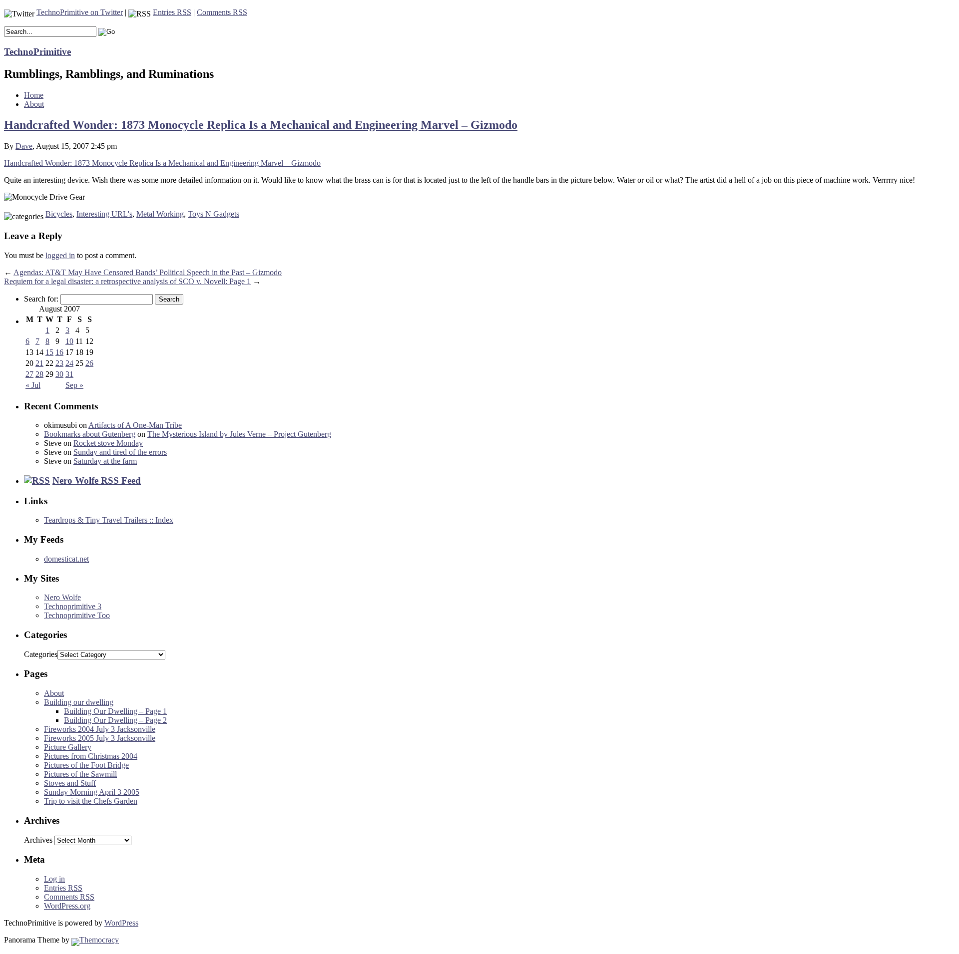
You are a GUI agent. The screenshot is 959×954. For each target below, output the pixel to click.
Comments (69, 897)
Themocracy (99, 940)
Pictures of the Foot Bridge (86, 765)
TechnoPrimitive (37, 51)
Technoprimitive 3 (72, 606)
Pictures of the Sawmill (80, 774)
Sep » (74, 385)
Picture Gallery (67, 747)
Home (33, 95)
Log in (54, 879)
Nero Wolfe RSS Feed (96, 480)
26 (89, 363)
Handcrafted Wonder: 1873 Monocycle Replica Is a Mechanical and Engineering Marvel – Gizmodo (260, 124)
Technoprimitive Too (77, 615)
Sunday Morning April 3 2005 (91, 792)
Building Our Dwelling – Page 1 (115, 711)
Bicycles (58, 214)
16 (59, 352)
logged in (60, 255)
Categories (40, 654)
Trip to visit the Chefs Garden (90, 801)
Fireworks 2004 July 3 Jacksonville (99, 729)
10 (69, 341)
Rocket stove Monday (108, 443)
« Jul (32, 385)
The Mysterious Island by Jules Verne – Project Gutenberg (239, 434)
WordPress (121, 923)
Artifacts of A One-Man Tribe (135, 425)
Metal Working (160, 214)
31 (69, 374)
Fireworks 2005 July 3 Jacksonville (99, 738)
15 (49, 352)
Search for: (41, 299)
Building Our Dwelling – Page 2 (115, 720)
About (34, 104)
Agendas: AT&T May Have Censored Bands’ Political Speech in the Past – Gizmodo (147, 272)
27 (29, 374)
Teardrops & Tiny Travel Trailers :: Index (108, 520)
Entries (63, 888)
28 (39, 374)
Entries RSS (172, 12)
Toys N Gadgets (213, 214)
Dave (23, 146)
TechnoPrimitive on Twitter (79, 12)
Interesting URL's (104, 214)
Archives (38, 840)
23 (59, 363)
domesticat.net (66, 559)
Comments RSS (222, 12)
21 (39, 363)
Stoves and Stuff (70, 783)
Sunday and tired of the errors (120, 452)
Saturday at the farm (105, 461)
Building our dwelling (78, 702)
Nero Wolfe (62, 597)
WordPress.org (67, 906)
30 (59, 374)
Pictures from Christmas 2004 (90, 756)
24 (69, 363)
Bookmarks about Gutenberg (89, 434)
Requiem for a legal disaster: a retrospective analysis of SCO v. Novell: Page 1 (127, 281)
